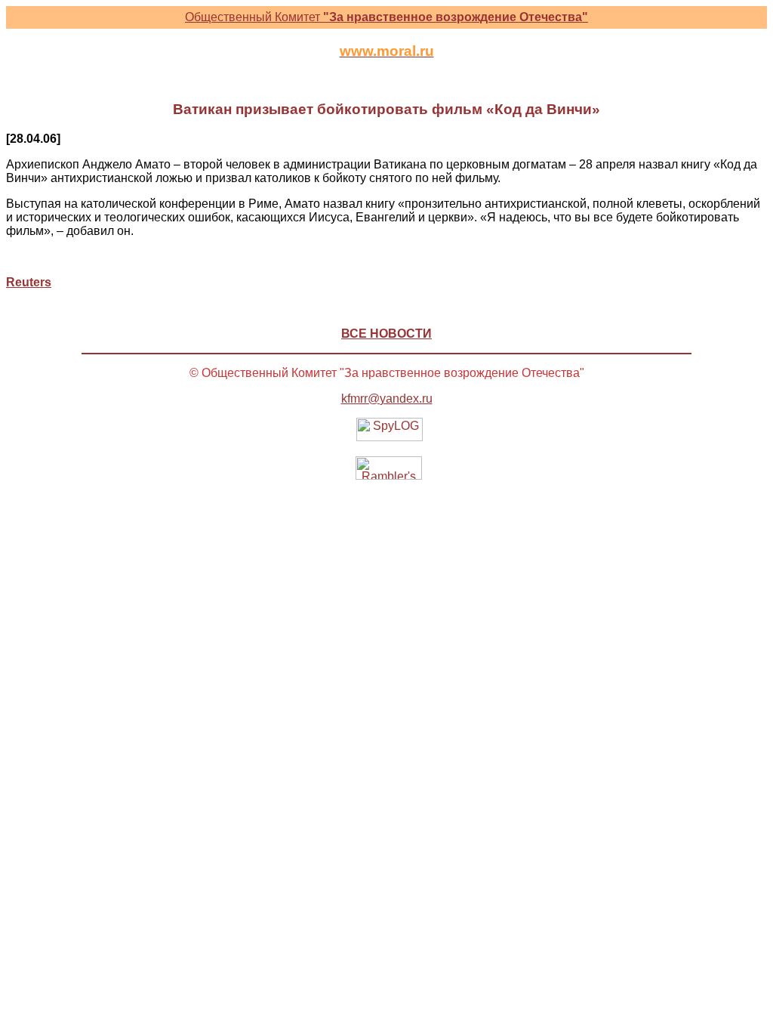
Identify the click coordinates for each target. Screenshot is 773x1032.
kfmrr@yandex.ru (387, 398)
